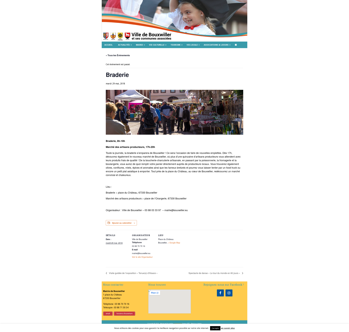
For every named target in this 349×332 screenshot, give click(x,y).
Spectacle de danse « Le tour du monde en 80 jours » (215, 273)
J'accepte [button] (215, 328)
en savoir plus (228, 328)
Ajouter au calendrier (122, 222)
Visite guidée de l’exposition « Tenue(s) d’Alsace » (133, 273)
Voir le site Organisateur (142, 257)
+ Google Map (174, 242)
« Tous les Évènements (118, 55)
